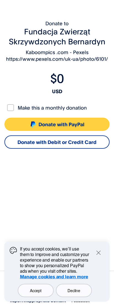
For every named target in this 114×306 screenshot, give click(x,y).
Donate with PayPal (61, 124)
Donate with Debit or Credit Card (57, 142)
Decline (74, 290)
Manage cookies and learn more (54, 276)
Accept (35, 290)
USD (57, 91)
